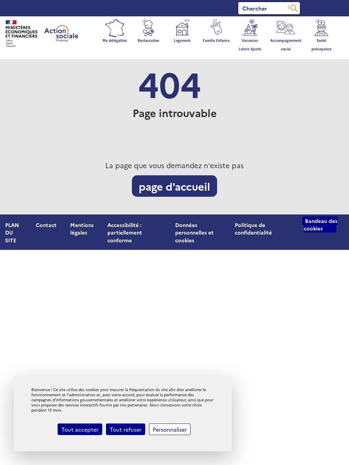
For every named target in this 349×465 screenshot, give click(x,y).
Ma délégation (115, 40)
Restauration (148, 40)
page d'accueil (174, 186)
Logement (182, 40)
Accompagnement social (285, 44)
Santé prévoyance (322, 44)
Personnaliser (170, 429)
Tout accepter (79, 429)
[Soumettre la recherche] (293, 8)
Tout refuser (125, 429)
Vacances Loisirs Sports (250, 44)
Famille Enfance (216, 40)
